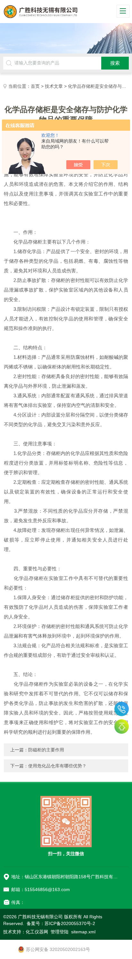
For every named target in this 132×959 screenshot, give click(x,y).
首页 (35, 86)
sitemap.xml (83, 931)
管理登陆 (60, 931)
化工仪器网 (37, 931)
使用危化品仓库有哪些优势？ (57, 765)
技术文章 (54, 86)
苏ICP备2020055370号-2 (70, 923)
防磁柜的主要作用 (46, 749)
